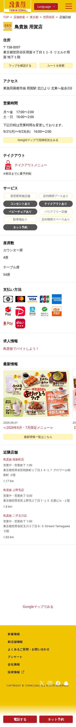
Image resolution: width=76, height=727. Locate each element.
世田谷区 (49, 17)
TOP (6, 17)
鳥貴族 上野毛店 (13, 490)
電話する (20, 719)
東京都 (34, 17)
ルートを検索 (55, 65)
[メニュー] (68, 6)
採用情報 (14, 672)
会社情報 (14, 664)
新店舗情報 (15, 642)
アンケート (15, 657)
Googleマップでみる (38, 606)
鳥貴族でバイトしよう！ (21, 348)
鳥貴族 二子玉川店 (15, 515)
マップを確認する (20, 65)
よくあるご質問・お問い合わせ (29, 649)
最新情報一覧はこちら (38, 437)
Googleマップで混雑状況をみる (38, 140)
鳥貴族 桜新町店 (13, 459)
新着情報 (14, 634)
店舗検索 (19, 17)
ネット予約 (56, 719)
